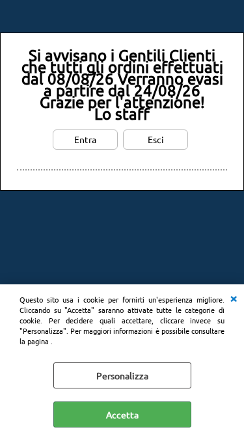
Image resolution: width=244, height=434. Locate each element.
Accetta (122, 414)
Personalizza (122, 375)
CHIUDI (233, 297)
